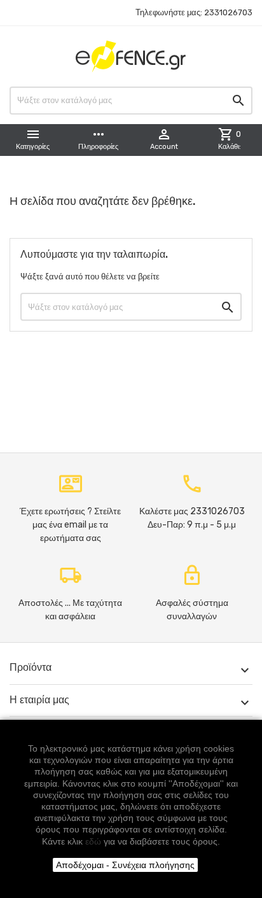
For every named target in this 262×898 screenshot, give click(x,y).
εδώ (93, 841)
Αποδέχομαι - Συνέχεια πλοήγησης (125, 865)
